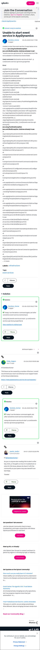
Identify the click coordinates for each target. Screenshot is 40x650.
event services (8, 273)
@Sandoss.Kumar (12, 458)
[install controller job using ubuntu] (38, 349)
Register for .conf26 (20, 511)
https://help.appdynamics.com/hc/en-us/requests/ (18, 380)
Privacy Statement (19, 642)
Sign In (31, 3)
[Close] (37, 633)
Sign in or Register (16, 15)
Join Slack (20, 535)
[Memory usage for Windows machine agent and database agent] (34, 349)
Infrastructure (14, 265)
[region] (20, 640)
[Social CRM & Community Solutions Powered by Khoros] (33, 622)
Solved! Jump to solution (13, 28)
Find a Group (20, 557)
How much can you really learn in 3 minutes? (18, 573)
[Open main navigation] (37, 3)
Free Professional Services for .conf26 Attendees (19, 602)
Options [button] (37, 21)
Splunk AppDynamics (9, 21)
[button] (36, 28)
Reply (8, 286)
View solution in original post (12, 325)
